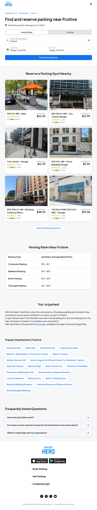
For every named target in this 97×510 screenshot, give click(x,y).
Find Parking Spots (48, 57)
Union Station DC (54, 366)
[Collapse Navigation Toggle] (90, 4)
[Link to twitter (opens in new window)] (50, 497)
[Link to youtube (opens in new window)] (55, 497)
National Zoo (34, 378)
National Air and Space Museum (54, 372)
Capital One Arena (69, 348)
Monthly (70, 32)
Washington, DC (11, 13)
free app (41, 324)
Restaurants (24, 13)
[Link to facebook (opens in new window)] (41, 497)
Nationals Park (14, 348)
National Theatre (15, 366)
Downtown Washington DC (20, 372)
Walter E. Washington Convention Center (27, 354)
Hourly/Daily (26, 32)
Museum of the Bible (77, 366)
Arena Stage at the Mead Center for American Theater (57, 360)
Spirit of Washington (55, 378)
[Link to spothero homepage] (48, 450)
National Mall (34, 366)
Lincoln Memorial (15, 378)
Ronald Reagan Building (18, 390)
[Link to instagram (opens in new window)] (46, 497)
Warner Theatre (60, 354)
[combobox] (48, 40)
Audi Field (30, 348)
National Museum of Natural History (54, 384)
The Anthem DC (47, 348)
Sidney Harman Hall (16, 360)
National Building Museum (19, 384)
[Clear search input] (89, 40)
